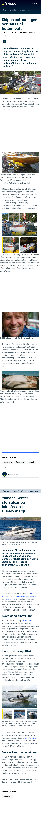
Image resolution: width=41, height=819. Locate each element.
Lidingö (31, 462)
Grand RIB (10, 599)
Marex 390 (27, 620)
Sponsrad (7, 796)
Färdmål (12, 10)
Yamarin (5, 596)
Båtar (4, 10)
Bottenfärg (8, 462)
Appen (30, 10)
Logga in (34, 3)
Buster (34, 593)
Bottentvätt (20, 462)
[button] (35, 224)
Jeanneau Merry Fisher (26, 596)
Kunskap (22, 10)
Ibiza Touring (30, 738)
